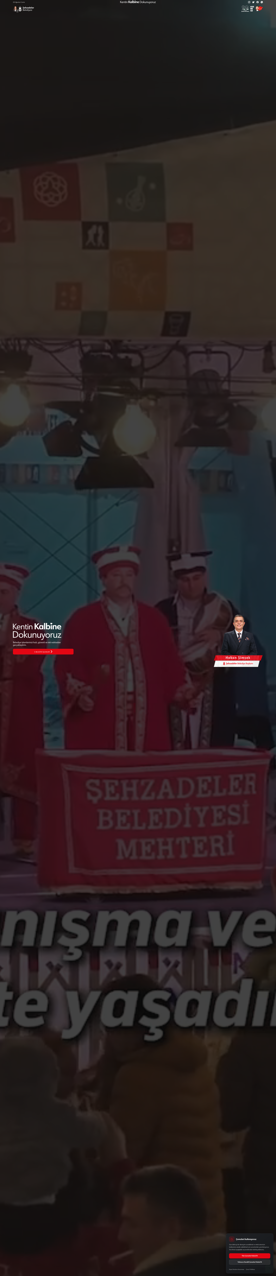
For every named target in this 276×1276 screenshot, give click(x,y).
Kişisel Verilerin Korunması (236, 1269)
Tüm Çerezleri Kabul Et (250, 1256)
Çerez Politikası (250, 1269)
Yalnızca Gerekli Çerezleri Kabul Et (250, 1262)
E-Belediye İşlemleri (42, 651)
